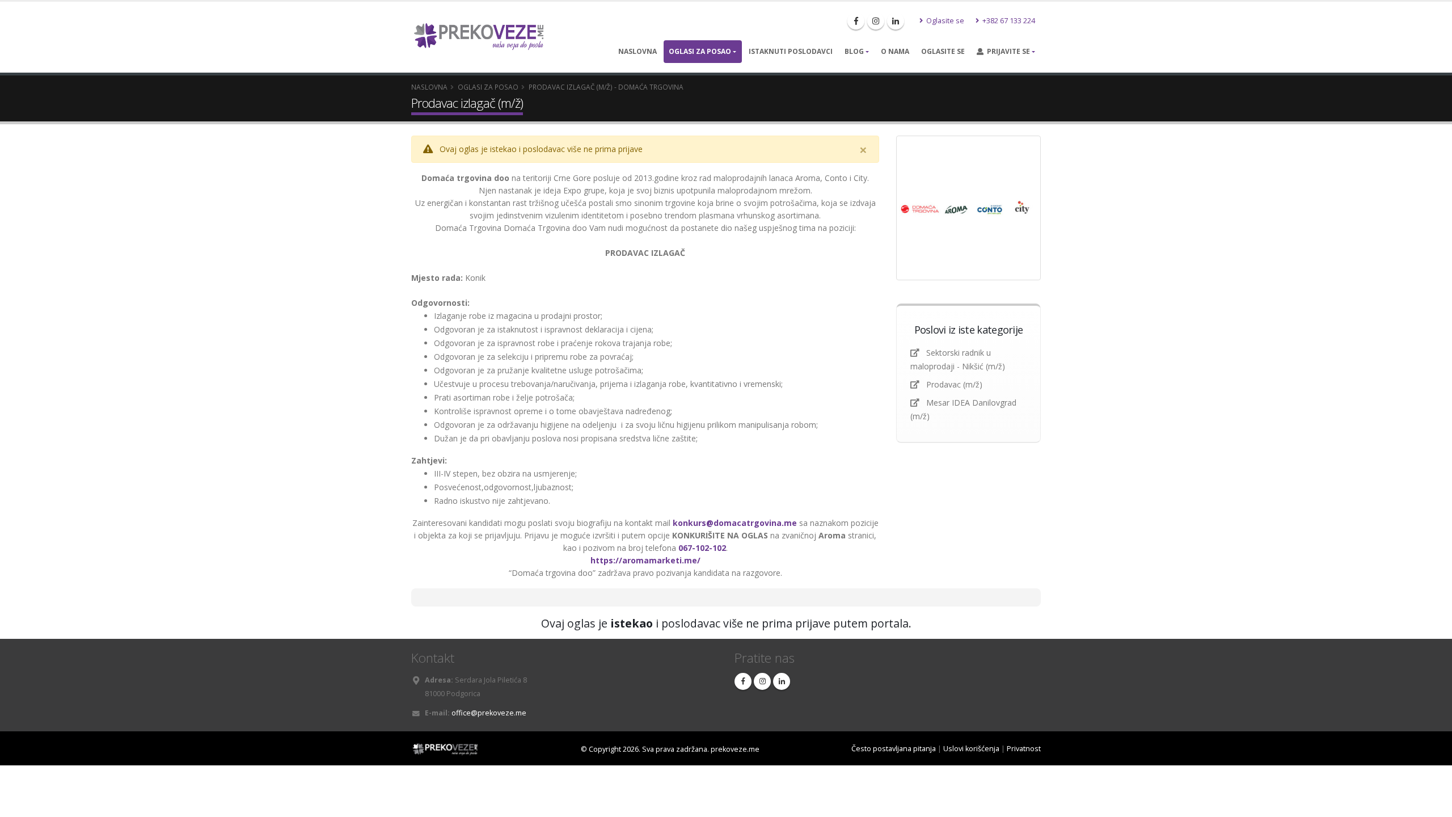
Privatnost (1024, 748)
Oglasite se (944, 21)
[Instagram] (875, 21)
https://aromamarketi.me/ (645, 560)
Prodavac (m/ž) (954, 384)
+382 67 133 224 (1008, 21)
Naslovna (637, 51)
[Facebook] (855, 21)
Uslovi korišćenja (971, 748)
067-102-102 (702, 547)
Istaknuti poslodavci (791, 51)
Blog (854, 51)
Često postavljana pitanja (893, 748)
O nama (895, 51)
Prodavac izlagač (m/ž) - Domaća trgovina (606, 86)
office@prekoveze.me (488, 713)
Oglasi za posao (700, 51)
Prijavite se (1007, 51)
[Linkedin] (895, 21)
